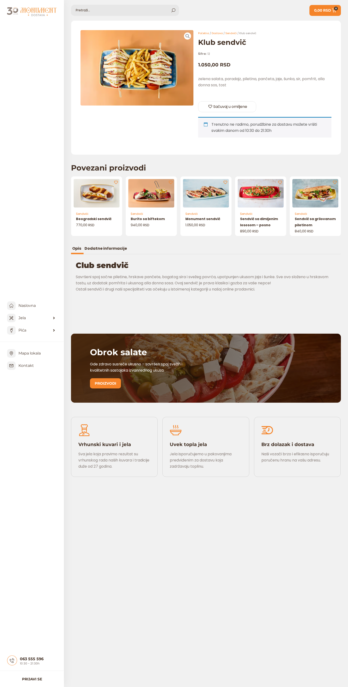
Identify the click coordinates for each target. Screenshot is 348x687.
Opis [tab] (76, 249)
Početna (203, 33)
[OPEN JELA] (54, 318)
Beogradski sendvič (94, 219)
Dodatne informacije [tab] (106, 249)
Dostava (217, 33)
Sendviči (231, 33)
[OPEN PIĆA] (54, 330)
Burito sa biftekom (148, 219)
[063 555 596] (12, 660)
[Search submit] (173, 10)
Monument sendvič (202, 219)
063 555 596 (32, 659)
